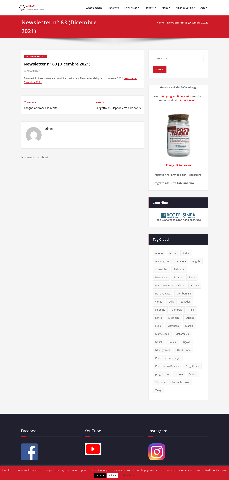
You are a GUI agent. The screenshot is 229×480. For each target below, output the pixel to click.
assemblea (161, 269)
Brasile (195, 285)
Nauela (172, 342)
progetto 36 (162, 374)
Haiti (191, 309)
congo (158, 301)
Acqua (172, 253)
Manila (189, 325)
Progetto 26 (192, 366)
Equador (185, 301)
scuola (179, 374)
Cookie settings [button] (127, 475)
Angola (196, 261)
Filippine (160, 309)
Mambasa (173, 325)
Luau (158, 325)
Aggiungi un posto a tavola (170, 261)
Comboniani (184, 293)
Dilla (171, 301)
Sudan (192, 374)
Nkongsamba (162, 350)
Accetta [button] (100, 475)
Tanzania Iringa (180, 382)
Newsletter (130, 7)
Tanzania (160, 382)
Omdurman (184, 350)
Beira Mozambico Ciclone (169, 285)
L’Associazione (93, 7)
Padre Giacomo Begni (167, 358)
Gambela (177, 309)
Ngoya (186, 342)
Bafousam (161, 277)
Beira (192, 277)
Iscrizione (113, 7)
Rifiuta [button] (112, 475)
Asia (203, 7)
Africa (165, 7)
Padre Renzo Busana (167, 366)
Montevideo (162, 333)
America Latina (184, 7)
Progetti (149, 7)
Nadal (158, 342)
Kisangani (173, 317)
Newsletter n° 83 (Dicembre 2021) (187, 22)
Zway (158, 390)
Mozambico (182, 333)
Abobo (159, 253)
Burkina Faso (162, 293)
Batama (178, 277)
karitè (158, 317)
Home (160, 22)
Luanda (190, 317)
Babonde (179, 269)
